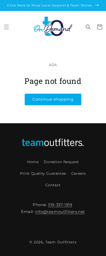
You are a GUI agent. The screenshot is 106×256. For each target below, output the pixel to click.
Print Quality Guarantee (43, 173)
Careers (78, 173)
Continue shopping (53, 99)
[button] (6, 27)
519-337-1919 (60, 204)
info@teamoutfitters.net (60, 211)
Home (33, 162)
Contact (53, 185)
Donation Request (61, 162)
